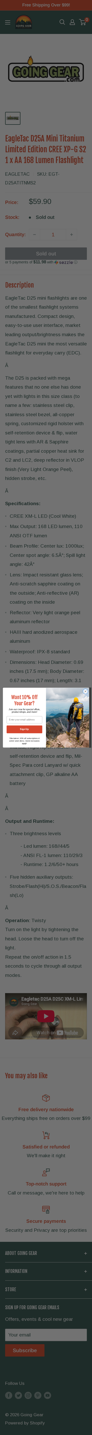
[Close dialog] (85, 691)
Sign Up (24, 729)
